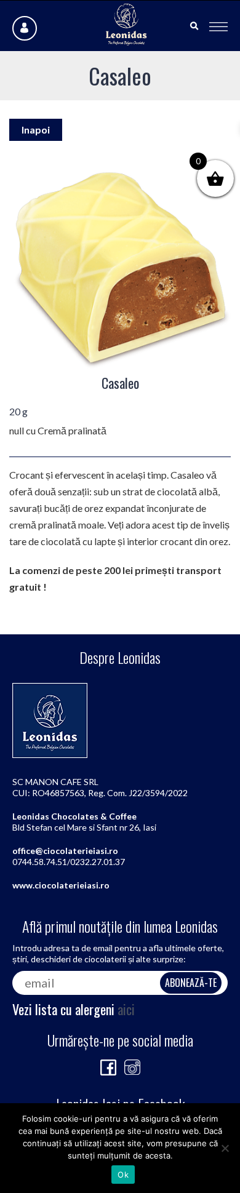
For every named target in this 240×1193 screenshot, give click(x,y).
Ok (123, 1174)
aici (126, 1009)
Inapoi (36, 129)
